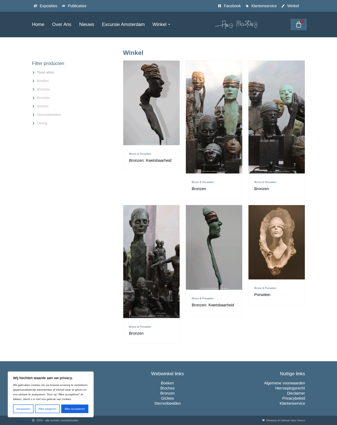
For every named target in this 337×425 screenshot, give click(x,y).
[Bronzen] (214, 172)
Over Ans (61, 24)
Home (38, 24)
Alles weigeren (47, 408)
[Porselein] (276, 278)
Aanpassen (23, 408)
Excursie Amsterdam (123, 24)
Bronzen (199, 189)
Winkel (159, 24)
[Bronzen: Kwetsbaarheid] (151, 144)
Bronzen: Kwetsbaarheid (150, 160)
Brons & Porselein (140, 153)
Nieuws (86, 24)
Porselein (262, 295)
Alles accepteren (75, 408)
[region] (51, 394)
